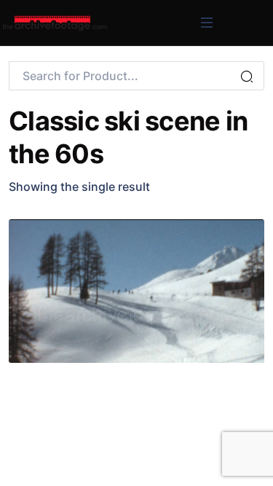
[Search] (247, 77)
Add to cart (185, 239)
